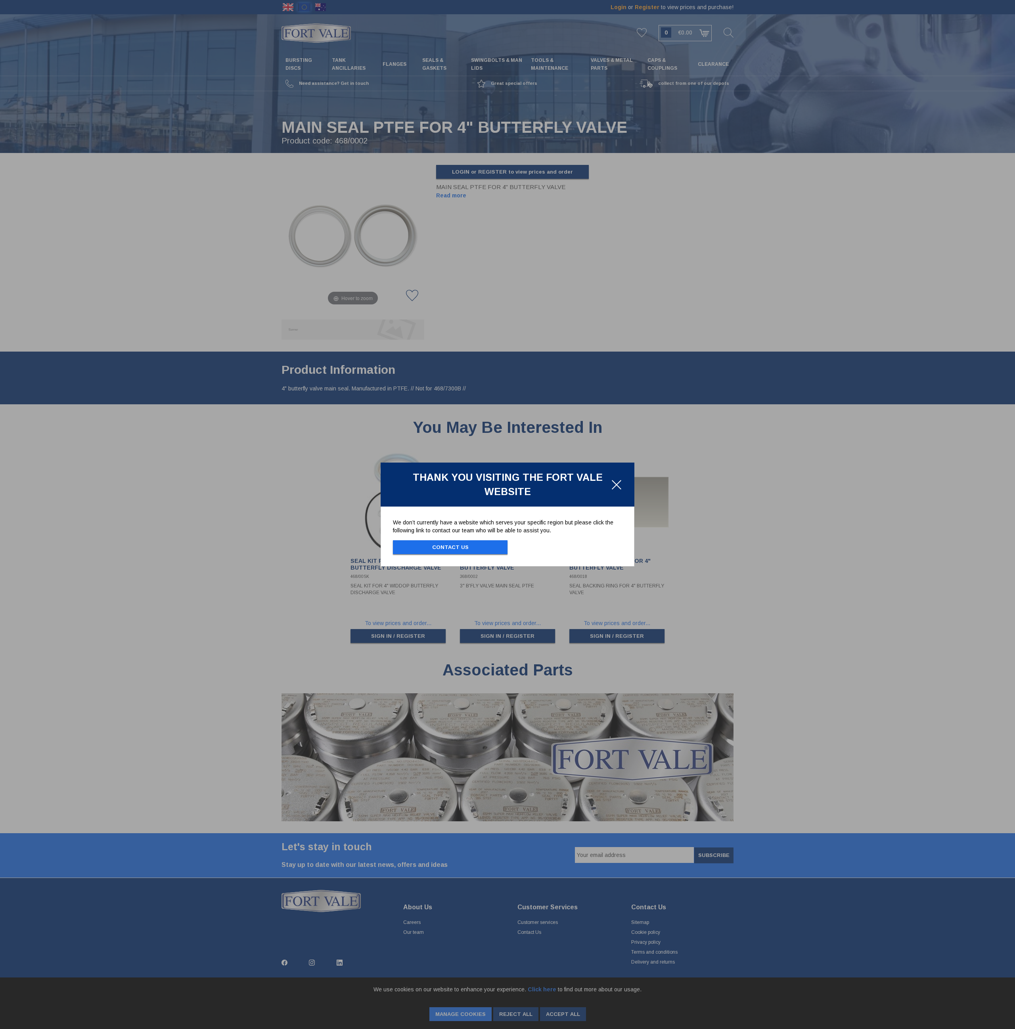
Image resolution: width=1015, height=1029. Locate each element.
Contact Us (450, 547)
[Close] (616, 485)
